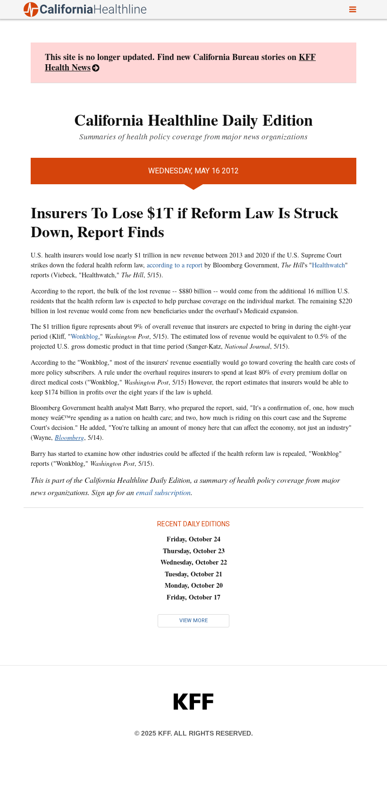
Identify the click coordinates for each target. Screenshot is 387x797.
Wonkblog (84, 336)
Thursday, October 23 (194, 551)
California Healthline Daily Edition (193, 119)
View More (193, 620)
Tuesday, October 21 (193, 574)
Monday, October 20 (194, 585)
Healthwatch (328, 264)
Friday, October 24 (193, 539)
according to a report (174, 264)
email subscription (163, 492)
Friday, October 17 (193, 597)
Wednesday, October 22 (193, 562)
